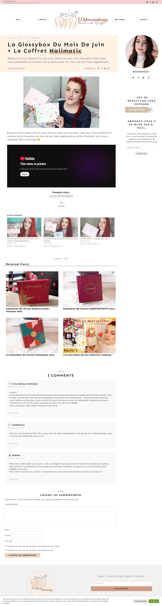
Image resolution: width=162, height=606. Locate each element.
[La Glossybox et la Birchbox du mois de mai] (61, 227)
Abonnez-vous (141, 153)
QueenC (16, 455)
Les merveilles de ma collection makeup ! (87, 355)
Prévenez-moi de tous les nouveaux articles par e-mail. (30, 550)
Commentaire (11, 504)
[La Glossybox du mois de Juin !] (97, 227)
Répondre (13, 413)
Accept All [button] (154, 601)
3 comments (33, 38)
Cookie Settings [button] (140, 601)
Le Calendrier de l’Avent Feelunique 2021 (30, 355)
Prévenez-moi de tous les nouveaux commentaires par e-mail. (33, 546)
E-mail (8, 535)
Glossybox (57, 258)
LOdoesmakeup (17, 68)
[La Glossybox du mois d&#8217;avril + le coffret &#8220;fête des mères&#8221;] (24, 227)
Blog (18, 19)
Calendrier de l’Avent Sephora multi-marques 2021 (28, 310)
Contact (144, 19)
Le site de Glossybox (61, 195)
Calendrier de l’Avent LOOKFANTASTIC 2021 (89, 309)
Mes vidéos (120, 19)
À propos (42, 19)
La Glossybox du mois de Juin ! (94, 238)
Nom (7, 530)
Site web (8, 541)
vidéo (66, 258)
